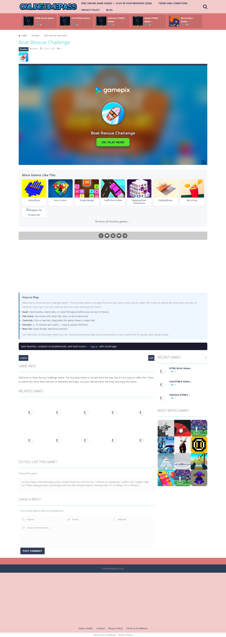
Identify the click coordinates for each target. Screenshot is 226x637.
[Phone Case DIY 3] (166, 477)
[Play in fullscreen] (113, 235)
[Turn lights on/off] (101, 235)
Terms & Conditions (136, 628)
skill (151, 358)
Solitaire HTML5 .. (179, 394)
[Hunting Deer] (182, 444)
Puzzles (35, 35)
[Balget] (199, 444)
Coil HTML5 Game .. (180, 381)
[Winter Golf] (199, 427)
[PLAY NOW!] (29, 21)
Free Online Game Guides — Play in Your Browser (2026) (116, 3)
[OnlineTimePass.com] (48, 6)
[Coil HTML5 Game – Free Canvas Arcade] (163, 384)
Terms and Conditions (172, 3)
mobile (23, 358)
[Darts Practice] (182, 461)
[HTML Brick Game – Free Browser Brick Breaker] (163, 371)
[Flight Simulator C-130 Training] (166, 427)
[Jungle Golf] (182, 477)
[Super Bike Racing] (199, 477)
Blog (109, 9)
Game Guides (86, 628)
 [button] (118, 235)
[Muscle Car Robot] (166, 444)
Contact (100, 628)
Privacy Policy (90, 9)
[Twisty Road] (182, 427)
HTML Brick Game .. (180, 368)
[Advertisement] (113, 266)
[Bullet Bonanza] (199, 461)
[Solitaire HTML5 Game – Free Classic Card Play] (163, 397)
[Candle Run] (166, 461)
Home (24, 35)
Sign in (94, 346)
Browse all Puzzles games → (113, 221)
